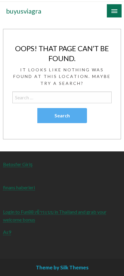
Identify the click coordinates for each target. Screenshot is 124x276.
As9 (7, 232)
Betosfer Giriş (18, 164)
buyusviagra (23, 11)
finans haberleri (19, 187)
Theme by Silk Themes (62, 267)
